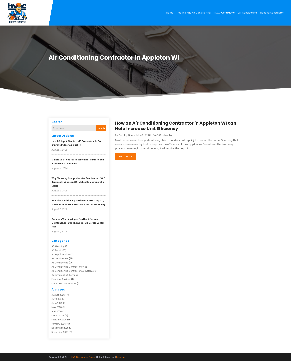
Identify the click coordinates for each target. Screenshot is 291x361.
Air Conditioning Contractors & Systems (73, 270)
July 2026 (56, 299)
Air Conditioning (247, 12)
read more (125, 156)
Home (169, 12)
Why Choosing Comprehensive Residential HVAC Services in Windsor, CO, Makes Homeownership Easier (78, 182)
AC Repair (57, 250)
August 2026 (58, 294)
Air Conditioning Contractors (67, 266)
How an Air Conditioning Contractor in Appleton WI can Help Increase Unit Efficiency (175, 126)
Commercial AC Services (65, 275)
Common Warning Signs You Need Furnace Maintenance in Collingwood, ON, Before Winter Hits (78, 223)
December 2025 (60, 327)
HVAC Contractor (224, 12)
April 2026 (57, 311)
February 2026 (59, 319)
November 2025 (60, 332)
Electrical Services (61, 279)
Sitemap (120, 357)
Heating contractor (272, 12)
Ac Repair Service (61, 254)
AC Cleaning (58, 246)
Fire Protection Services (64, 283)
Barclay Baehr (127, 135)
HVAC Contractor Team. (82, 357)
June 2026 (57, 303)
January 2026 (59, 323)
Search (101, 128)
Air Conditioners (60, 258)
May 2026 (57, 307)
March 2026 (58, 315)
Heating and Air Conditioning (194, 12)
